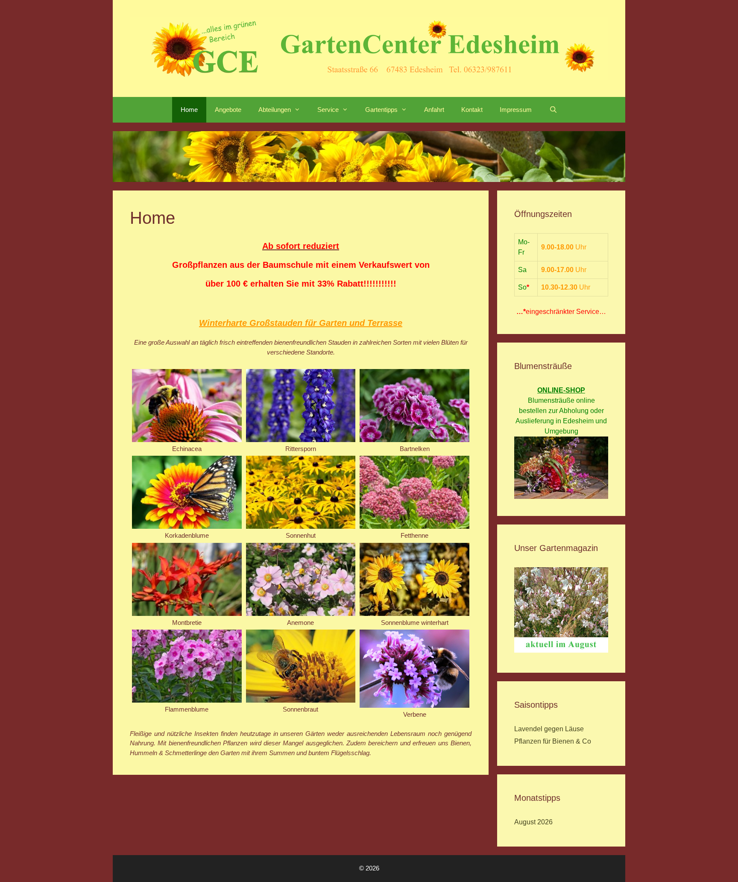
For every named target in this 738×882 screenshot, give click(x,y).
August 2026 (533, 822)
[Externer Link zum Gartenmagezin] (561, 650)
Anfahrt (434, 109)
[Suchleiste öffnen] (552, 110)
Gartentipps (381, 109)
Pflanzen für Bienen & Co (552, 741)
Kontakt (472, 109)
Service (328, 109)
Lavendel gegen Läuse (549, 729)
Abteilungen (274, 109)
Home (189, 109)
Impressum (516, 109)
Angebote (228, 109)
